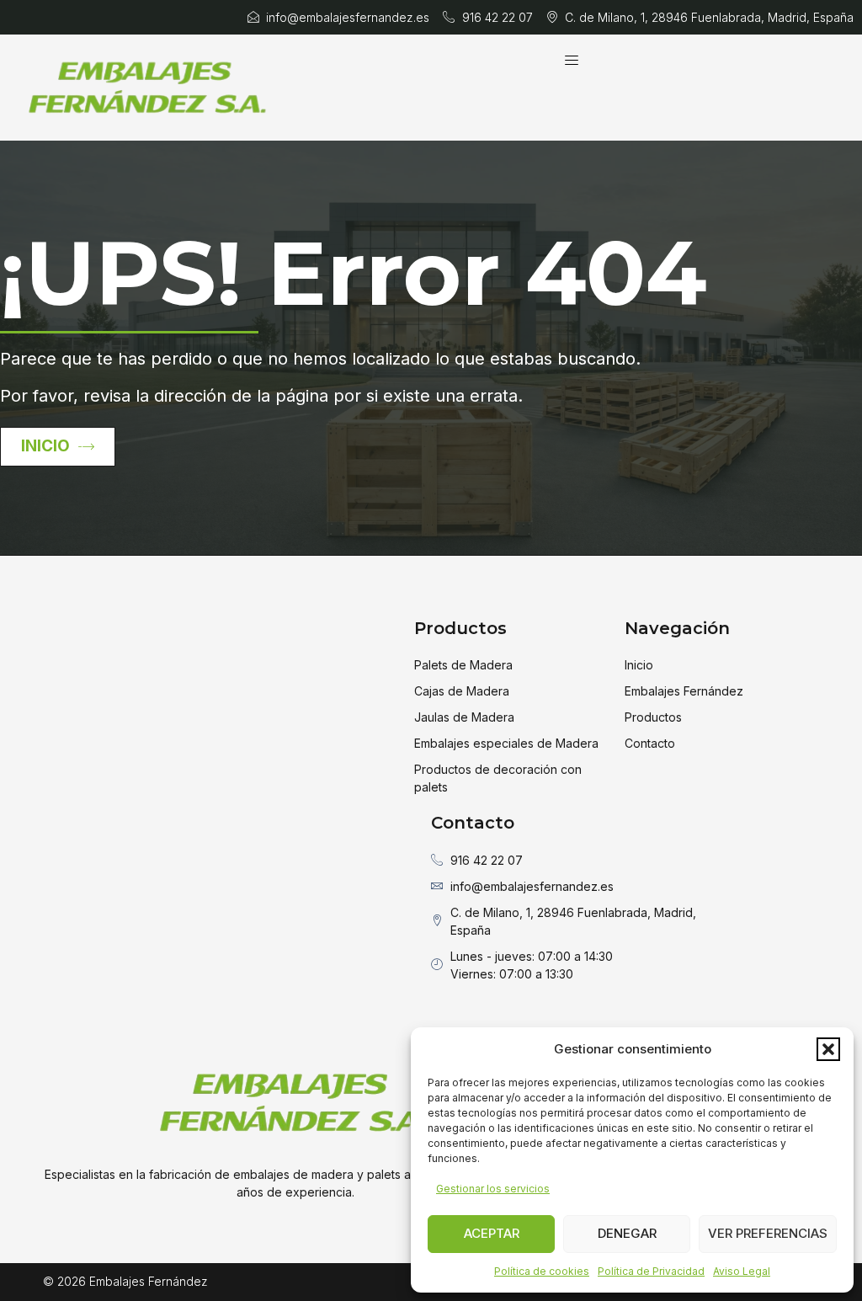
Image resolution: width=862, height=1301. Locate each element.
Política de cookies (541, 1271)
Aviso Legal (741, 1271)
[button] (828, 1049)
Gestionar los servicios (493, 1188)
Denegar (627, 1233)
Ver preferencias (767, 1233)
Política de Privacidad (651, 1271)
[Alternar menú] (571, 59)
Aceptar (491, 1233)
